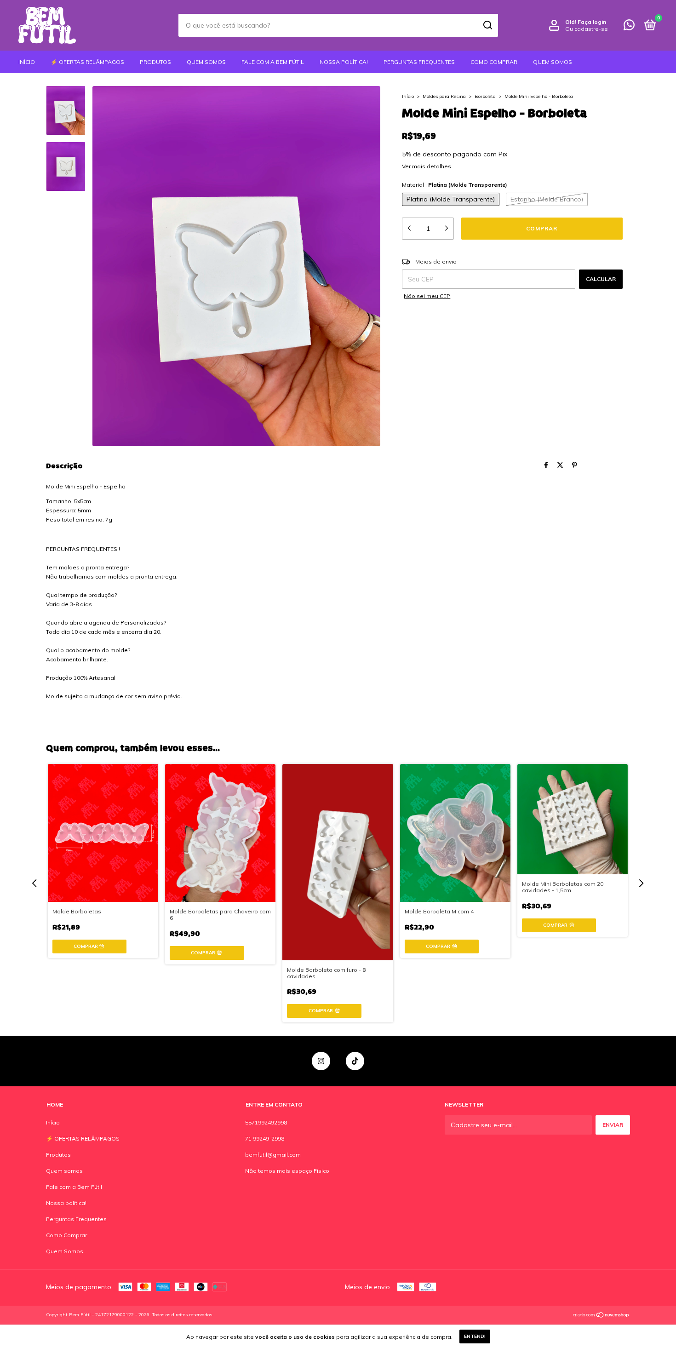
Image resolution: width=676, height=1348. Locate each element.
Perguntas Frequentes (419, 61)
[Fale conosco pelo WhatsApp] (629, 27)
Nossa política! (344, 61)
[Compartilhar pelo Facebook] (546, 465)
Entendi (475, 1336)
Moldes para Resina (444, 96)
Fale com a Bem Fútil (272, 61)
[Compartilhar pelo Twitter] (560, 465)
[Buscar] (487, 25)
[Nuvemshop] (601, 1316)
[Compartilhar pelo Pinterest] (574, 465)
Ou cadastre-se (586, 28)
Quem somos (206, 61)
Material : (454, 184)
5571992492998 (266, 1122)
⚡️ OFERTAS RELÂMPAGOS (87, 61)
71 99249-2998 (264, 1138)
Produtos (155, 61)
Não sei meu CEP (427, 296)
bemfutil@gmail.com (273, 1154)
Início (26, 61)
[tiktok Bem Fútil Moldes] (355, 1061)
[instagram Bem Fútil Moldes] (321, 1061)
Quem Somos (552, 61)
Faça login (592, 21)
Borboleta (486, 96)
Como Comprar (493, 61)
